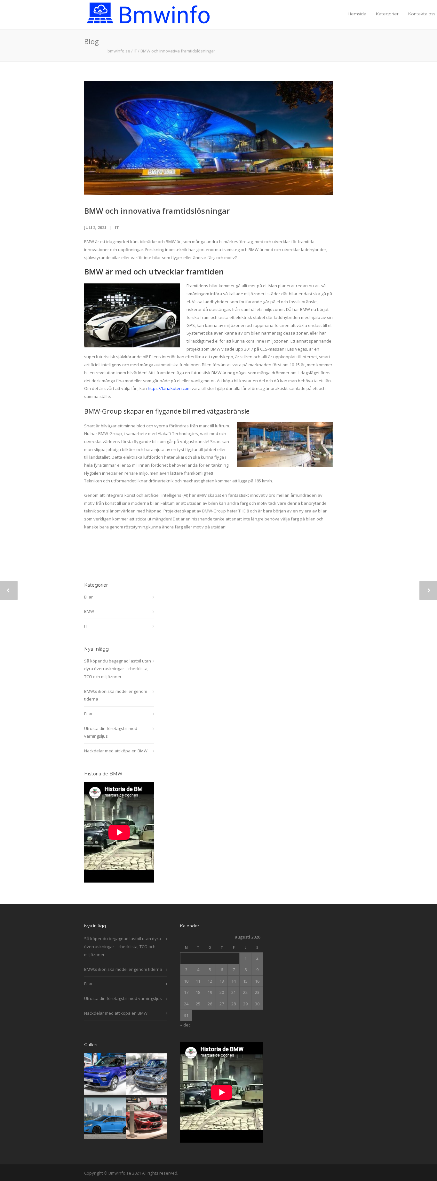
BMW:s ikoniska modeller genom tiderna (115, 695)
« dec (185, 1025)
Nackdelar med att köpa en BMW (115, 751)
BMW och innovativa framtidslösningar (157, 210)
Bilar (88, 597)
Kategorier (387, 13)
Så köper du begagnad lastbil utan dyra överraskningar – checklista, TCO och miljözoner (117, 668)
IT (135, 51)
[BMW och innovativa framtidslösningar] (208, 138)
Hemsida (357, 13)
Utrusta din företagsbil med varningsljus (110, 732)
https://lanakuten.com (169, 388)
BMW (89, 611)
